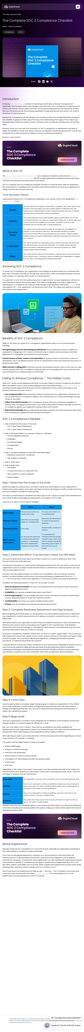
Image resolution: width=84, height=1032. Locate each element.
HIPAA (74, 576)
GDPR (4, 579)
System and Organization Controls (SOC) (21, 176)
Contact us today (42, 873)
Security (72, 285)
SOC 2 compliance (17, 104)
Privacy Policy (27, 1022)
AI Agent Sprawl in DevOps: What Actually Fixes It (29, 921)
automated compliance (71, 385)
